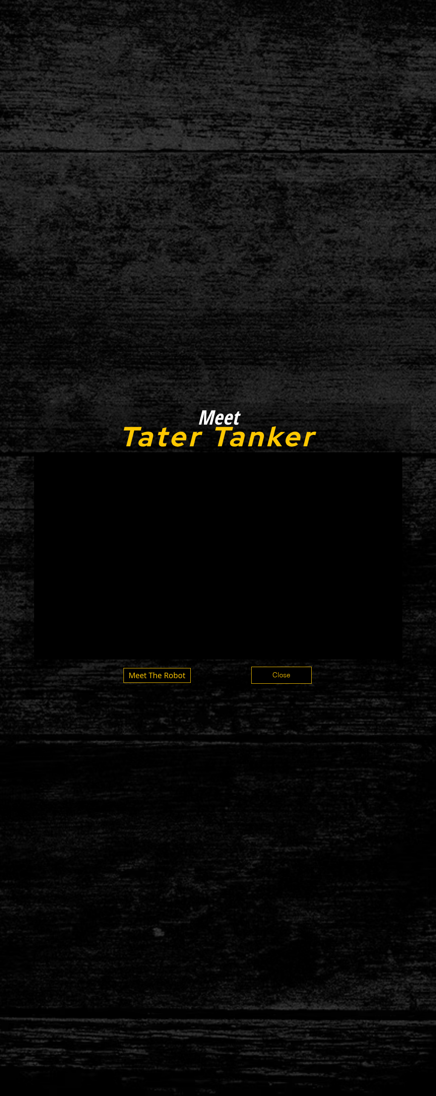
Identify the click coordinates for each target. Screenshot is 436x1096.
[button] (281, 675)
